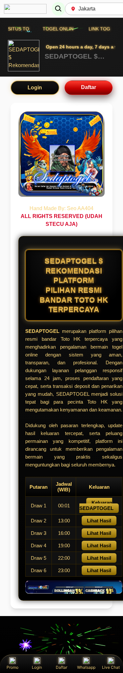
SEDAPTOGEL (43, 331)
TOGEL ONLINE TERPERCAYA (75, 28)
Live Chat (111, 667)
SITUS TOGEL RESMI (31, 28)
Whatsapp (86, 667)
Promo (12, 667)
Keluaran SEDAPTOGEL (96, 505)
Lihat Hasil (99, 520)
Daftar (88, 87)
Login (35, 87)
